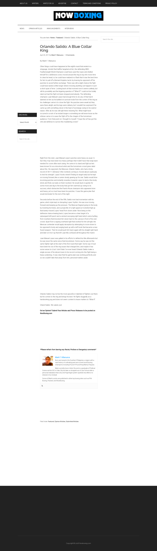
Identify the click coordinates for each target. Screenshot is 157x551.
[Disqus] (69, 458)
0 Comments (70, 55)
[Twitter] (42, 386)
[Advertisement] (69, 141)
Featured (51, 421)
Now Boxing (78, 16)
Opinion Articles (60, 421)
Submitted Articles (72, 421)
